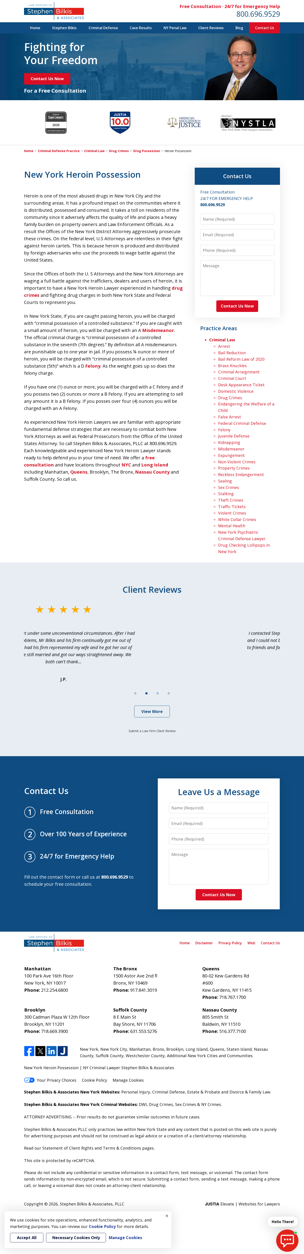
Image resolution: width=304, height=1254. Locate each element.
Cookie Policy (94, 1080)
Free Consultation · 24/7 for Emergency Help (230, 6)
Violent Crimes (232, 513)
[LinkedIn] (52, 1051)
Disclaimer (204, 942)
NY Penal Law (175, 27)
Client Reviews (211, 27)
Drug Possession (146, 151)
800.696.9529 (258, 14)
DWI (143, 1104)
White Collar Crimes (237, 519)
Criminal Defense (103, 27)
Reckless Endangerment (241, 474)
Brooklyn (174, 1049)
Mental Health (231, 525)
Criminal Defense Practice (59, 151)
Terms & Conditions (122, 1148)
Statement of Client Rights (67, 1148)
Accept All (26, 1237)
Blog (239, 27)
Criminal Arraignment (239, 372)
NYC (126, 465)
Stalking (226, 493)
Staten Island (239, 1049)
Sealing (225, 481)
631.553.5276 (143, 1031)
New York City (113, 1049)
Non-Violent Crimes (236, 461)
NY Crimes (211, 1104)
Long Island (154, 465)
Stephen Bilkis (64, 27)
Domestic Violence (235, 391)
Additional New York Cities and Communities (210, 1055)
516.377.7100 (232, 1031)
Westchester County (145, 1055)
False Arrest (229, 416)
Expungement (231, 455)
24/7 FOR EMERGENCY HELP (226, 198)
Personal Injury (135, 1092)
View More (152, 711)
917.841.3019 (143, 990)
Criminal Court (232, 378)
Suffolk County (110, 1055)
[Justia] (63, 1051)
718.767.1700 (232, 997)
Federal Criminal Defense (242, 423)
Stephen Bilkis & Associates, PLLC (92, 1204)
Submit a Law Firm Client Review (152, 731)
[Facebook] (29, 1051)
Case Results (141, 27)
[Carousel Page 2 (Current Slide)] (146, 693)
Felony (92, 366)
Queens (78, 472)
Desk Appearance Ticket (241, 384)
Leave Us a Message (219, 792)
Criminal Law (94, 151)
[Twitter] (40, 1051)
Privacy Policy (230, 942)
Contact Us (264, 27)
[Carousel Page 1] (135, 693)
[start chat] (287, 1241)
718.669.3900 (54, 1031)
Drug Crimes (119, 151)
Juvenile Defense (233, 436)
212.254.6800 (54, 990)
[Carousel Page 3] (157, 693)
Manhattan (139, 1049)
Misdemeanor (158, 330)
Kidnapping (229, 442)
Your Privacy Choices (56, 1080)
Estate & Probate (203, 1092)
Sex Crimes (228, 487)
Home (35, 27)
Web (251, 942)
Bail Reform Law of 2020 (241, 359)
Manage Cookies (128, 1080)
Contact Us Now (47, 78)
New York (89, 1049)
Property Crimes (234, 468)
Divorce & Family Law (249, 1092)
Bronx (158, 1049)
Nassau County (152, 472)
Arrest (224, 346)
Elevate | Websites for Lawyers (242, 1204)
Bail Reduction (232, 352)
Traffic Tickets (232, 506)
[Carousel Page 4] (168, 693)
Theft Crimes (230, 500)
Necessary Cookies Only (76, 1237)
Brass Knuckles (232, 365)
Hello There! (283, 1221)
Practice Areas (218, 328)
